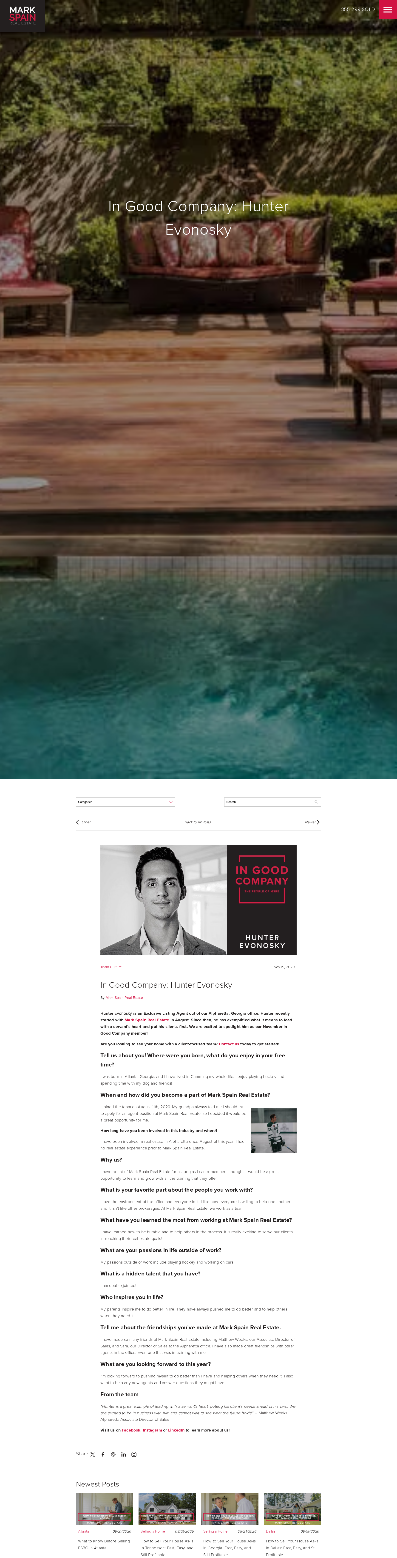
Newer (310, 822)
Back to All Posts (197, 822)
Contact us (229, 1044)
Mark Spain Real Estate (124, 997)
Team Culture (111, 967)
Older (86, 822)
